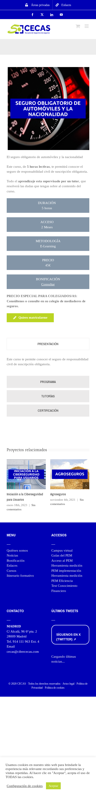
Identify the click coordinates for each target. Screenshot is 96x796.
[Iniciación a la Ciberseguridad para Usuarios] (26, 461)
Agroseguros (58, 494)
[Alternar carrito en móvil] (78, 26)
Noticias (12, 555)
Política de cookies (55, 687)
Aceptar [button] (53, 785)
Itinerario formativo (20, 575)
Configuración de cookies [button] (25, 786)
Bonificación (16, 560)
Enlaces (12, 565)
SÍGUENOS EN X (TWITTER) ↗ (68, 637)
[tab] (48, 344)
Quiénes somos (17, 550)
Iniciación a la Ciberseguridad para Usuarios (25, 497)
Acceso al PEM (62, 560)
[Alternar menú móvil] (87, 26)
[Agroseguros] (69, 461)
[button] (10, 485)
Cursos (11, 570)
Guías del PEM (61, 555)
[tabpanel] (48, 364)
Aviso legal (68, 683)
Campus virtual (62, 550)
